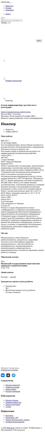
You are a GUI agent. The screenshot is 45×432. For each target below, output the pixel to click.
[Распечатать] (18, 366)
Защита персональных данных (18, 420)
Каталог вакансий (13, 385)
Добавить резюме (12, 387)
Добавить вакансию (13, 402)
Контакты (9, 416)
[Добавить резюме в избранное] (18, 312)
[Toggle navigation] (11, 2)
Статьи (8, 407)
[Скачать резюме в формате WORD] (18, 330)
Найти (39, 41)
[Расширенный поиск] (18, 41)
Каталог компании (13, 391)
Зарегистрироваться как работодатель (16, 112)
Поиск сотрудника (13, 404)
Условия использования (15, 422)
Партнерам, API (12, 418)
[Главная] (23, 61)
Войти (8, 14)
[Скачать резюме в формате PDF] (18, 348)
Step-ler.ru (10, 428)
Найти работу (11, 389)
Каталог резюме (12, 400)
